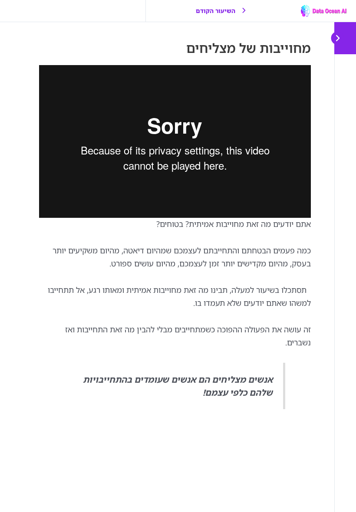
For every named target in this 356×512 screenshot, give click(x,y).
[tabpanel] (175, 237)
